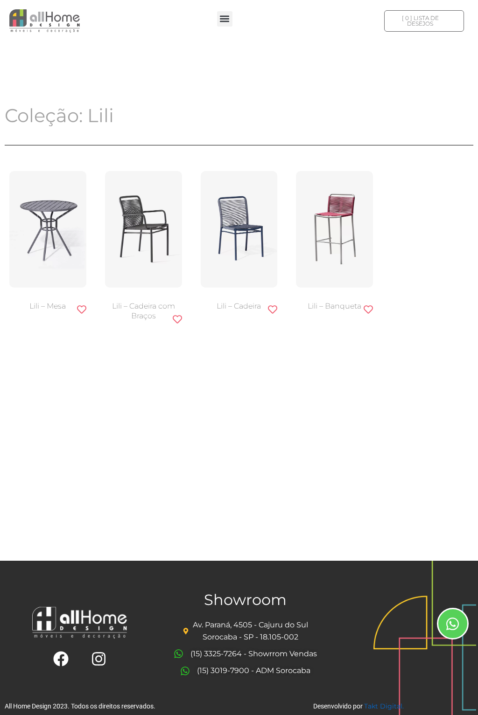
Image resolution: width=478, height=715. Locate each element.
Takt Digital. (384, 706)
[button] (224, 19)
